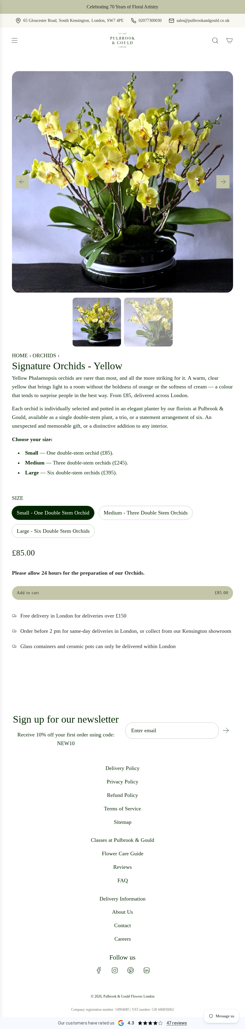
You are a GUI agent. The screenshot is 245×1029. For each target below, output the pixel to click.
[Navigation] (14, 40)
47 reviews (176, 1023)
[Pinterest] (130, 970)
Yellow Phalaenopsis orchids (43, 378)
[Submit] (226, 730)
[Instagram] (115, 970)
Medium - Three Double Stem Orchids (146, 513)
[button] (22, 181)
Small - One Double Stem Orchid (53, 513)
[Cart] (229, 40)
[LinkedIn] (146, 970)
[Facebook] (99, 970)
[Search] (215, 40)
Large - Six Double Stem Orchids (53, 531)
